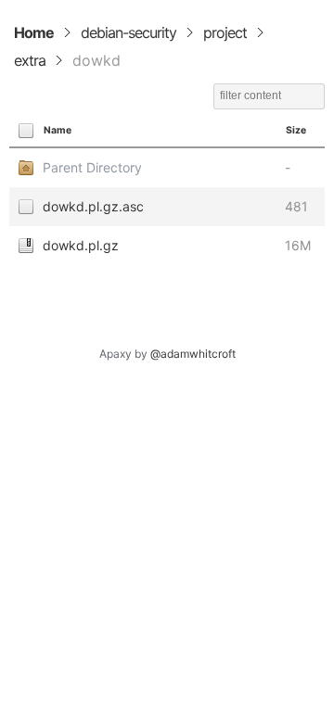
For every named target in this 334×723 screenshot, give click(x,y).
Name (57, 130)
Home (34, 32)
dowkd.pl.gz (81, 245)
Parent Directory (92, 167)
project (225, 32)
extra (29, 60)
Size (296, 130)
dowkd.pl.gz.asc (93, 206)
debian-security (128, 32)
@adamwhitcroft (193, 354)
